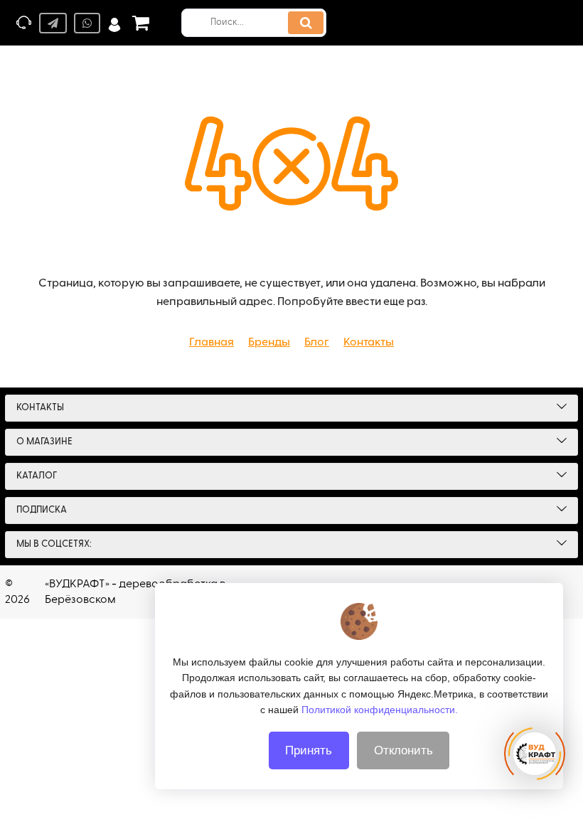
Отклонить (403, 750)
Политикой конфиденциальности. (379, 709)
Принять (308, 750)
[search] (305, 22)
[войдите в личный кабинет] (114, 23)
